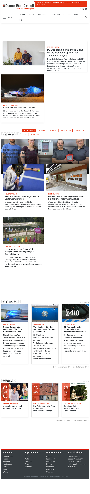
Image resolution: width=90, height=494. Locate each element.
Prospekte (75, 2)
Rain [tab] (25, 134)
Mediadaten (41, 5)
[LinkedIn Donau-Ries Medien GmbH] (86, 9)
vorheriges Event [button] (63, 420)
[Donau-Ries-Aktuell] (18, 6)
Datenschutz (51, 461)
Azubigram (67, 2)
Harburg (6, 459)
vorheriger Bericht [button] (62, 367)
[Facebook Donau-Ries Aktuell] (83, 9)
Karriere (49, 456)
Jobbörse (48, 2)
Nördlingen (7, 464)
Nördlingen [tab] (66, 131)
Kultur (76, 14)
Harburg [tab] (42, 131)
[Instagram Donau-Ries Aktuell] (80, 9)
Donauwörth (8, 456)
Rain (5, 469)
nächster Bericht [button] (80, 367)
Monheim (6, 461)
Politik (31, 14)
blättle (20, 20)
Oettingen (7, 466)
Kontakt (49, 464)
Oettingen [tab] (79, 131)
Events (84, 381)
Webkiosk (40, 2)
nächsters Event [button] (80, 420)
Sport (27, 456)
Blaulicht (67, 14)
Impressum (50, 459)
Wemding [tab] (35, 134)
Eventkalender (57, 2)
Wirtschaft (42, 14)
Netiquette (50, 469)
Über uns (49, 472)
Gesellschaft (55, 14)
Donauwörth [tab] (29, 131)
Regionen (21, 14)
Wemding (6, 472)
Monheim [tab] (53, 131)
